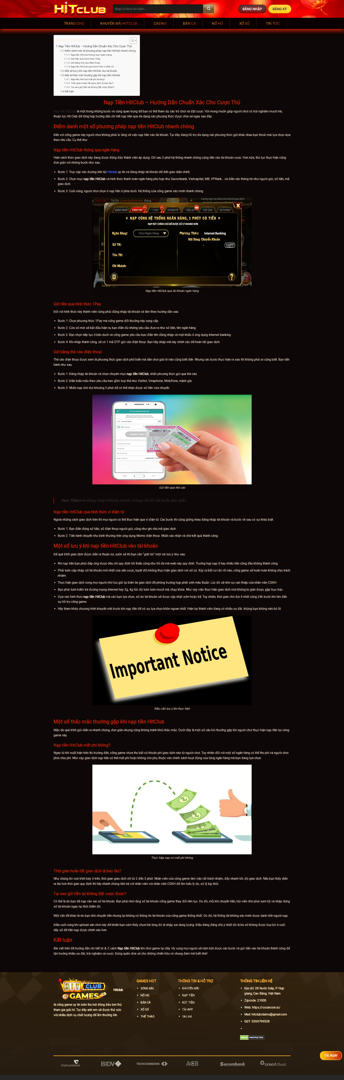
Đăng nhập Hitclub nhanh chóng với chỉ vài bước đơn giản (136, 500)
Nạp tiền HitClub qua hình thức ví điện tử (92, 66)
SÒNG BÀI (147, 988)
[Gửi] (208, 8)
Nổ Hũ (217, 23)
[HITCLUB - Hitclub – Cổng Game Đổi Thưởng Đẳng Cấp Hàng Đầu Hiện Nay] (80, 9)
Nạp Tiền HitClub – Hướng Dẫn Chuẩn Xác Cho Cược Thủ (95, 46)
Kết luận (69, 91)
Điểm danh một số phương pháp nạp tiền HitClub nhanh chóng (100, 50)
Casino (160, 23)
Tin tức (273, 23)
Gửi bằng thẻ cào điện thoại (85, 62)
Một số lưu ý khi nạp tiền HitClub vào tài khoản (91, 70)
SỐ (146, 1009)
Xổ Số (244, 23)
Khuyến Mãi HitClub (118, 23)
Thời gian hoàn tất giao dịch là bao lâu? (92, 83)
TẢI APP (187, 1009)
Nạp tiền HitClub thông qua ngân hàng (91, 54)
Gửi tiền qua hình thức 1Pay (85, 58)
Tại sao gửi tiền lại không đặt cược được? (92, 87)
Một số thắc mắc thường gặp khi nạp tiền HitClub (92, 75)
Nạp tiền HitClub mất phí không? (88, 79)
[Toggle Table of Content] (131, 40)
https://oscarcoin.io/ (266, 1007)
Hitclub (112, 172)
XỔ (142, 1009)
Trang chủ (74, 23)
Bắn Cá (189, 23)
